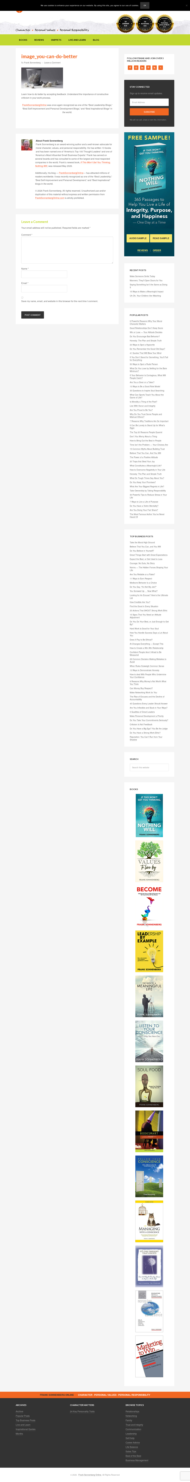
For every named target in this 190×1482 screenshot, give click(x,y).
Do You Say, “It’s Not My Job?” (143, 586)
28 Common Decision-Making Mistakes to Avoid (148, 660)
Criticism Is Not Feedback (141, 724)
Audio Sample (138, 238)
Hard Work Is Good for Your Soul (144, 628)
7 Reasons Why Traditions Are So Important (149, 421)
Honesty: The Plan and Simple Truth (146, 340)
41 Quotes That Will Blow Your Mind (145, 353)
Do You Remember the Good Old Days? (147, 348)
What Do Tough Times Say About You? (147, 478)
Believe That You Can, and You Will (145, 546)
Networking (131, 1415)
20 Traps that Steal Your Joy (142, 461)
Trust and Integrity (134, 1424)
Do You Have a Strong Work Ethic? (145, 732)
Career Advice (133, 1442)
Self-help (130, 1438)
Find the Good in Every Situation (144, 606)
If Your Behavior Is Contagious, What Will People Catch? (148, 376)
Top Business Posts (25, 1420)
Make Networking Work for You (143, 692)
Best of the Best (133, 1455)
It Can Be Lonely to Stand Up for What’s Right (147, 426)
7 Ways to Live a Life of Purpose (144, 501)
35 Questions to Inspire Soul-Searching (147, 390)
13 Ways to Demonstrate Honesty (144, 670)
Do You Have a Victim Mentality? (144, 505)
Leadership (131, 1433)
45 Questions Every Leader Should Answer (149, 703)
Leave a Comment (52, 62)
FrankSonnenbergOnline (34, 105)
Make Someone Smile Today (142, 276)
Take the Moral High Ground (142, 542)
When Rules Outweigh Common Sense (147, 666)
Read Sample (161, 238)
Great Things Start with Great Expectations (148, 554)
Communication (133, 1429)
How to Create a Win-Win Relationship (146, 648)
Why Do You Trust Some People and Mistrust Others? (146, 415)
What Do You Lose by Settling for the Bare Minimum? (148, 369)
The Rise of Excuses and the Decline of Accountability (147, 698)
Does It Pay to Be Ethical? (141, 639)
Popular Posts (23, 1415)
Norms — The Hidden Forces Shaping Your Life (149, 569)
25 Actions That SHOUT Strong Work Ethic (148, 610)
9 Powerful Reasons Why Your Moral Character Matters (146, 322)
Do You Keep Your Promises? (143, 482)
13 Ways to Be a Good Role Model (145, 386)
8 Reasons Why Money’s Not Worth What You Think (148, 682)
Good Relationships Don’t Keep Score (146, 328)
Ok (145, 5)
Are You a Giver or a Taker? (142, 382)
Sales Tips (131, 1451)
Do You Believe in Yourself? (142, 550)
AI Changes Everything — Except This (146, 643)
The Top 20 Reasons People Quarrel (146, 432)
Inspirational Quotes (25, 1429)
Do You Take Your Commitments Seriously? (149, 720)
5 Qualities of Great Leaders (142, 711)
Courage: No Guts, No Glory (142, 563)
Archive (19, 1411)
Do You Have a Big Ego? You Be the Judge (149, 728)
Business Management (137, 1460)
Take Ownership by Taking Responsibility (148, 490)
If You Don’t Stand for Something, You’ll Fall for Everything (149, 358)
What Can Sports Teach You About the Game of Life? (147, 396)
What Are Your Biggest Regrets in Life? (147, 486)
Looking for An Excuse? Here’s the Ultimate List (149, 596)
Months (19, 1433)
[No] (186, 5)
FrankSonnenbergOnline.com (49, 197)
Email (24, 283)
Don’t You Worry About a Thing (143, 436)
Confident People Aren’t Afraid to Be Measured (145, 653)
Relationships (132, 1411)
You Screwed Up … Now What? (144, 591)
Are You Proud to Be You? (141, 410)
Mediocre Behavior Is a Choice (143, 582)
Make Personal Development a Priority (147, 716)
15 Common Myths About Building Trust (147, 448)
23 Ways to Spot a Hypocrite (142, 344)
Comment (26, 234)
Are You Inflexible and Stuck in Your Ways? (148, 707)
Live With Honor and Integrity (142, 405)
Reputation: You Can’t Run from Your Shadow (146, 738)
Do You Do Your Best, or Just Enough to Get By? (149, 623)
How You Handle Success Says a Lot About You (149, 634)
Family (129, 1420)
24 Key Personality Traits (82, 1411)
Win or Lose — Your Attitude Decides (146, 332)
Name (25, 268)
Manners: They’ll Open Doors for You (146, 280)
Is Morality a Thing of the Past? (143, 401)
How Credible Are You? (140, 602)
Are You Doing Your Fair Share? (144, 510)
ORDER (157, 250)
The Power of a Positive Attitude (144, 457)
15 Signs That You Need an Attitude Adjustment (145, 616)
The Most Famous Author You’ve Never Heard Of (147, 515)
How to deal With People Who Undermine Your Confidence (148, 675)
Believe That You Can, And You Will (145, 453)
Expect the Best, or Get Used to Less (146, 559)
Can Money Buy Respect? (141, 688)
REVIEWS (142, 250)
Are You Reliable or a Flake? (142, 574)
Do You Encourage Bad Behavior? (145, 336)
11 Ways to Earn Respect (141, 578)
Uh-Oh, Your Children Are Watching (145, 295)
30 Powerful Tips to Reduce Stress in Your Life (148, 496)
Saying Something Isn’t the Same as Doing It (148, 286)
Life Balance (132, 1447)
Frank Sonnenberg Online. (90, 1474)
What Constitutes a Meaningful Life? (146, 465)
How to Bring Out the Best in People (145, 440)
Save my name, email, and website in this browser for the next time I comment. (59, 301)
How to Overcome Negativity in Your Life (147, 469)
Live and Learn (23, 1424)
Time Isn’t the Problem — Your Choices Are (149, 444)
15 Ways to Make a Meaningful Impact (146, 291)
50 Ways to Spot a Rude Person (144, 364)
